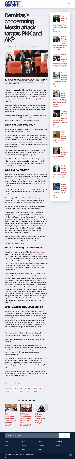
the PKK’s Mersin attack (37, 252)
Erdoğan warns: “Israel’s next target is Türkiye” (40, 418)
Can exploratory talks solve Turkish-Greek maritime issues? (10, 419)
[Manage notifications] (70, 454)
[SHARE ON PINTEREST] (15, 383)
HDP (40, 388)
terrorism (28, 391)
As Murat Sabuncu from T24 (33, 219)
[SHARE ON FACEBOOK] (9, 383)
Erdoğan (34, 388)
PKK (13, 391)
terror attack (20, 391)
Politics (38, 47)
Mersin (7, 391)
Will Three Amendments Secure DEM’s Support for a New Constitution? (25, 419)
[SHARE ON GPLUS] (12, 383)
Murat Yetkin (9, 47)
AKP (15, 388)
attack (20, 388)
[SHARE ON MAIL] (18, 383)
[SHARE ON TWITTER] (6, 383)
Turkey (35, 391)
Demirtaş (27, 388)
